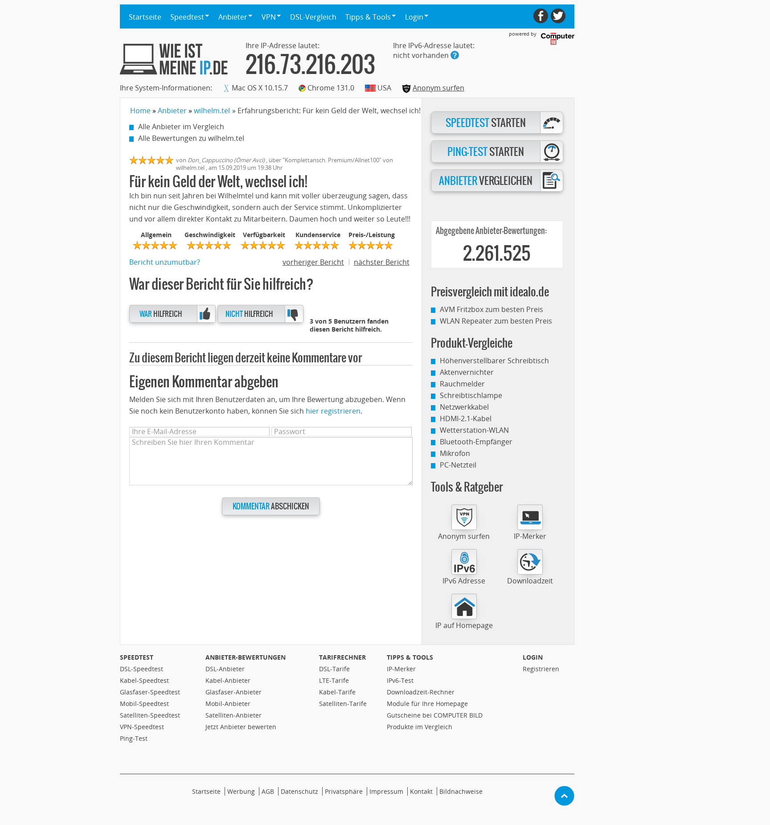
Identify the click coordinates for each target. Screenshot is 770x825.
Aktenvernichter (467, 372)
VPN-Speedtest (142, 726)
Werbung (241, 791)
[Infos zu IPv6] (455, 55)
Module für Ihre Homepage (427, 703)
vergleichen (485, 181)
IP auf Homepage (464, 625)
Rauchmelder (462, 384)
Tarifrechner (342, 657)
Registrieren (541, 669)
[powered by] (557, 38)
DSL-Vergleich (313, 17)
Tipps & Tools (410, 657)
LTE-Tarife (334, 680)
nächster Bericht (382, 262)
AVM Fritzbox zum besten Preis (491, 309)
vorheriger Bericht (313, 262)
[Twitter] (558, 16)
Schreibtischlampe (471, 395)
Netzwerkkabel (464, 407)
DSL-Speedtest (141, 669)
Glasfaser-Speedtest (150, 692)
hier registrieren (333, 411)
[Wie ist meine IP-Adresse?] (174, 59)
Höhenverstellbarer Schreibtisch (494, 360)
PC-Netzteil (458, 465)
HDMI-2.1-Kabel (465, 418)
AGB (268, 791)
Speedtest (136, 657)
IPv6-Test (400, 680)
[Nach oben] (564, 796)
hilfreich (160, 314)
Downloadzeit (530, 581)
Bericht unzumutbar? (164, 262)
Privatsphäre (344, 791)
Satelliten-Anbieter (233, 715)
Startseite (145, 17)
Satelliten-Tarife (343, 703)
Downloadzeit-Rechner (421, 692)
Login (533, 657)
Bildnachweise (461, 791)
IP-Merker (530, 536)
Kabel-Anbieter (227, 680)
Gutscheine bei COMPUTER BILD (435, 715)
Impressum (386, 791)
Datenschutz (299, 791)
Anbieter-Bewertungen (245, 657)
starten (486, 123)
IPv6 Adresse (463, 581)
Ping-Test (133, 738)
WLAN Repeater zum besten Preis (496, 321)
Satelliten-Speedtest (150, 715)
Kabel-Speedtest (144, 680)
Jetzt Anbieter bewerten (240, 726)
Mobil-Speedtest (144, 703)
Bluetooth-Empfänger (476, 442)
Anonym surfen (438, 88)
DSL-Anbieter (225, 669)
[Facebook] (541, 16)
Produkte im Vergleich (419, 726)
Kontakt (421, 791)
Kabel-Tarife (337, 692)
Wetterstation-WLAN (474, 430)
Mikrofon (455, 453)
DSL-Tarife (334, 669)
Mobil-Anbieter (227, 703)
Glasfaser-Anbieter (233, 692)
